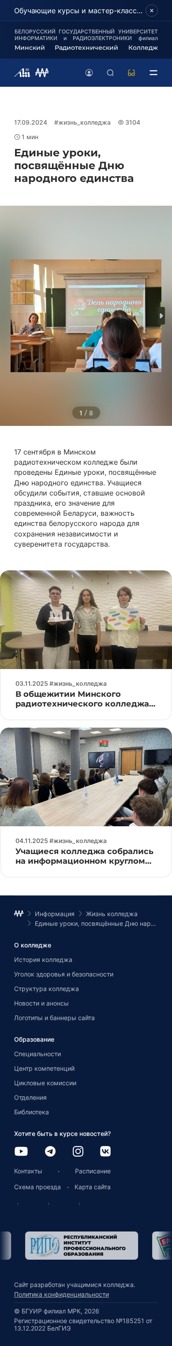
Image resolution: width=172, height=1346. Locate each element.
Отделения (30, 1097)
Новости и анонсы (41, 1003)
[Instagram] (78, 1152)
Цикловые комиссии (45, 1083)
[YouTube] (21, 1152)
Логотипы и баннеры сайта (54, 1017)
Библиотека (31, 1112)
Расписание (93, 1171)
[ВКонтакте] (105, 1152)
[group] (70, 1245)
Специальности (37, 1054)
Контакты (28, 1171)
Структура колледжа (46, 988)
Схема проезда (37, 1187)
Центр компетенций (44, 1068)
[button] (161, 316)
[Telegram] (50, 1152)
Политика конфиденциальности (61, 1294)
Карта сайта (93, 1187)
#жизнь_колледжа (82, 122)
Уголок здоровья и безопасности (63, 974)
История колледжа (43, 959)
